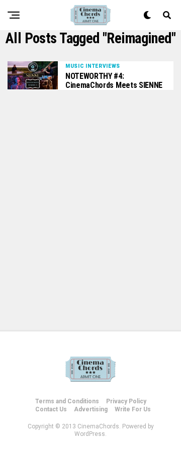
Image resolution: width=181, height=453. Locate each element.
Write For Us (133, 409)
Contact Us (51, 409)
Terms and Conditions (67, 401)
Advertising (91, 409)
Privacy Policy (126, 401)
